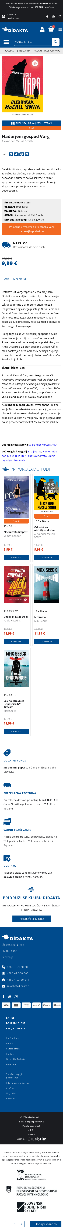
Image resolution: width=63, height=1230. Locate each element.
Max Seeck (40, 621)
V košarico (16, 557)
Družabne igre (15, 1023)
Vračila (10, 1088)
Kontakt (10, 1053)
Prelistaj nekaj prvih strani (34, 123)
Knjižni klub (12, 1038)
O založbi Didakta (15, 1059)
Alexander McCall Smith (17, 141)
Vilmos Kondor (12, 535)
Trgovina (8, 50)
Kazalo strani (13, 1048)
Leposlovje (33, 455)
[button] (60, 29)
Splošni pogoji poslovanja (14, 1076)
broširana (22, 206)
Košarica (11, 1098)
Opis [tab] (6, 278)
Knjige (10, 1017)
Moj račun (11, 1093)
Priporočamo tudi (30, 469)
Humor (47, 451)
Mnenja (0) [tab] (19, 278)
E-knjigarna (23, 50)
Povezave (11, 1064)
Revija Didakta (15, 1028)
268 (28, 202)
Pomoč (10, 1043)
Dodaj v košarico (46, 1224)
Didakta (22, 211)
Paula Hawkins (12, 620)
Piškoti (31, 1134)
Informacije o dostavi (18, 1082)
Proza (43, 455)
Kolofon (31, 1130)
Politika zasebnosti (31, 1125)
